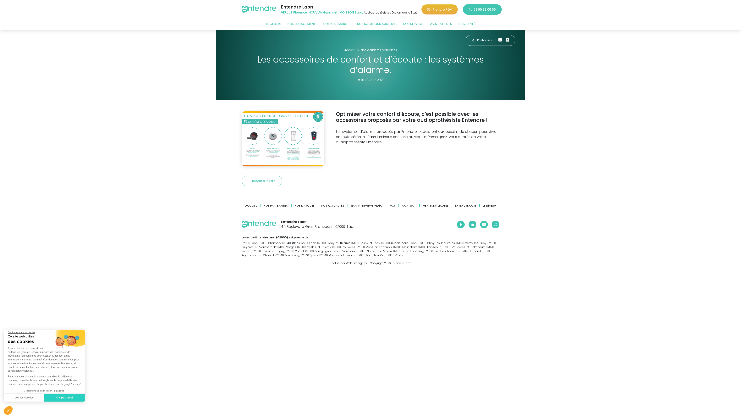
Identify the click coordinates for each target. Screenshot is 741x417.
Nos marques (304, 205)
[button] (8, 410)
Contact (409, 205)
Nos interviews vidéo (366, 205)
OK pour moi (64, 397)
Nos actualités (332, 205)
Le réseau (489, 205)
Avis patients (441, 24)
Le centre (274, 24)
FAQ (392, 205)
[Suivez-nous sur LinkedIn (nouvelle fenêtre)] (472, 224)
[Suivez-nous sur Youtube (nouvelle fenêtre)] (484, 224)
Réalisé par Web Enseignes (348, 263)
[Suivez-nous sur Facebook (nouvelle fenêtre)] (461, 224)
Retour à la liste (264, 181)
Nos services (413, 24)
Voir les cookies (24, 397)
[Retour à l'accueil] (259, 9)
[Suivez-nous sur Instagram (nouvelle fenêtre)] (495, 224)
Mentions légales (435, 205)
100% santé (466, 24)
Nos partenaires (276, 205)
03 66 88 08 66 (485, 9)
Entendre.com (465, 205)
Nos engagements (302, 24)
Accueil (251, 205)
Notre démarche (337, 24)
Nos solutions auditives (377, 24)
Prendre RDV (442, 9)
